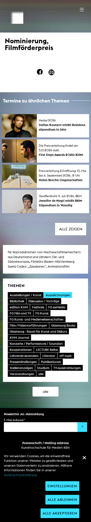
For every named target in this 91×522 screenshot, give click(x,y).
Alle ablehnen (62, 499)
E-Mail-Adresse (14, 420)
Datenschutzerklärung (20, 475)
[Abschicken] (82, 427)
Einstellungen (62, 486)
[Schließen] (84, 458)
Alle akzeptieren (60, 513)
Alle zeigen (70, 229)
